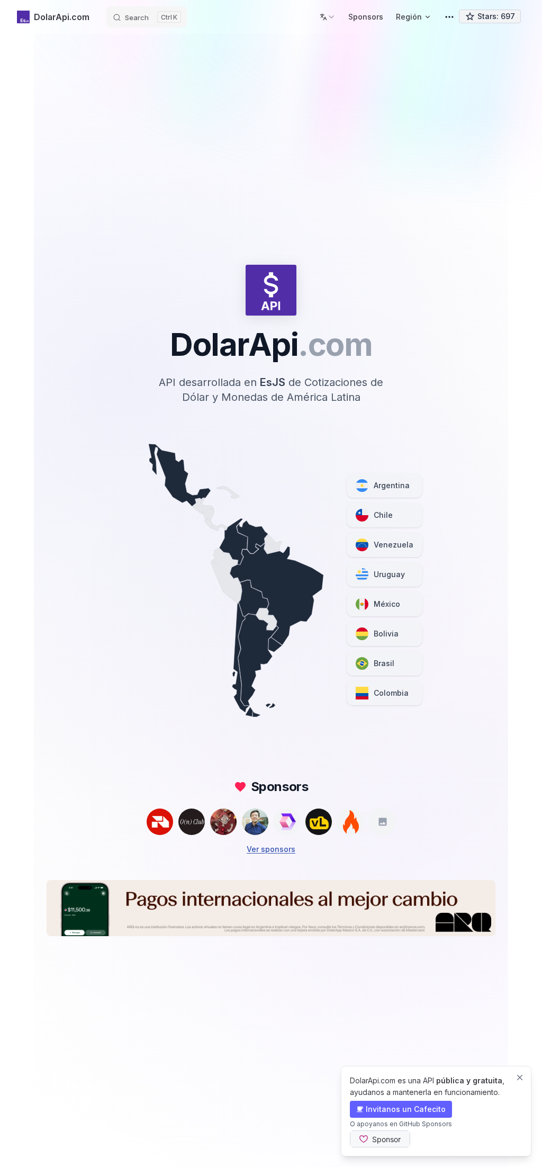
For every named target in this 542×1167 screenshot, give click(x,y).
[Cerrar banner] (520, 1077)
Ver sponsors (271, 849)
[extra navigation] (449, 17)
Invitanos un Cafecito (406, 1109)
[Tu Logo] (382, 822)
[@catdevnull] (223, 822)
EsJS (272, 382)
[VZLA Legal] (318, 822)
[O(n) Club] (191, 822)
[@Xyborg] (255, 822)
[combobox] (327, 17)
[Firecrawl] (350, 822)
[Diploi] (287, 822)
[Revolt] (160, 822)
